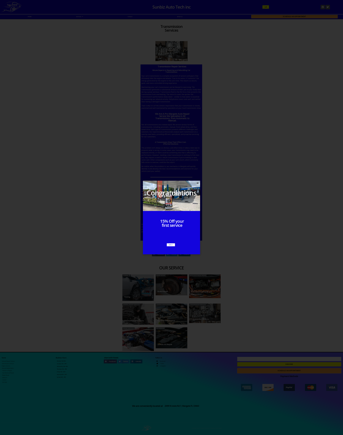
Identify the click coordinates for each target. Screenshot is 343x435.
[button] (197, 183)
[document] (171, 217)
